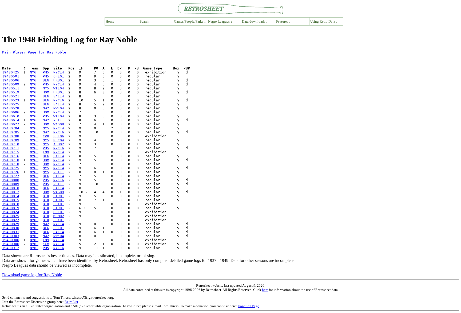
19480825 (10, 216)
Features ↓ (283, 21)
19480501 (10, 76)
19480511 (10, 88)
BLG (46, 80)
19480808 (10, 180)
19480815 (10, 200)
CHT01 (58, 204)
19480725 (10, 168)
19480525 (10, 104)
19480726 (10, 172)
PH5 (46, 72)
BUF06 (58, 136)
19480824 (10, 212)
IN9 (46, 152)
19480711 (10, 148)
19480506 (10, 80)
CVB (46, 136)
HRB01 (58, 80)
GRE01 (58, 212)
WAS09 (58, 124)
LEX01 (58, 220)
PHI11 (58, 120)
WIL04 (58, 88)
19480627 (10, 124)
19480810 (10, 188)
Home (110, 21)
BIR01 (58, 196)
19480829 (10, 224)
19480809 (10, 184)
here (265, 290)
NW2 (46, 108)
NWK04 (58, 108)
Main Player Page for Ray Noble (34, 52)
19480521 (10, 96)
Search (144, 21)
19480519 (10, 92)
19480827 (10, 220)
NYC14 (58, 72)
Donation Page (248, 306)
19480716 (10, 156)
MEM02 (58, 216)
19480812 (10, 192)
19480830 (10, 228)
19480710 (10, 144)
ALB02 (58, 144)
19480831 (10, 232)
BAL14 (58, 96)
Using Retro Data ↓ (324, 21)
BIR (46, 196)
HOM (46, 92)
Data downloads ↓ (255, 21)
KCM (46, 244)
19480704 (10, 128)
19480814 (10, 196)
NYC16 (58, 100)
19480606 (10, 112)
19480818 (10, 204)
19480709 (10, 140)
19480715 (10, 152)
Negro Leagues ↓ (220, 21)
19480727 (10, 176)
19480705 (10, 132)
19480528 (10, 108)
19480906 (10, 240)
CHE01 (58, 76)
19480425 (10, 72)
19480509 (10, 84)
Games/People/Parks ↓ (190, 21)
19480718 (10, 160)
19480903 (10, 236)
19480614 (10, 120)
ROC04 (58, 140)
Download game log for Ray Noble (32, 275)
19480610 (10, 116)
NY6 (34, 72)
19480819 (10, 208)
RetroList (71, 302)
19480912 (10, 248)
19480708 (10, 136)
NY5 (46, 88)
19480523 (10, 100)
